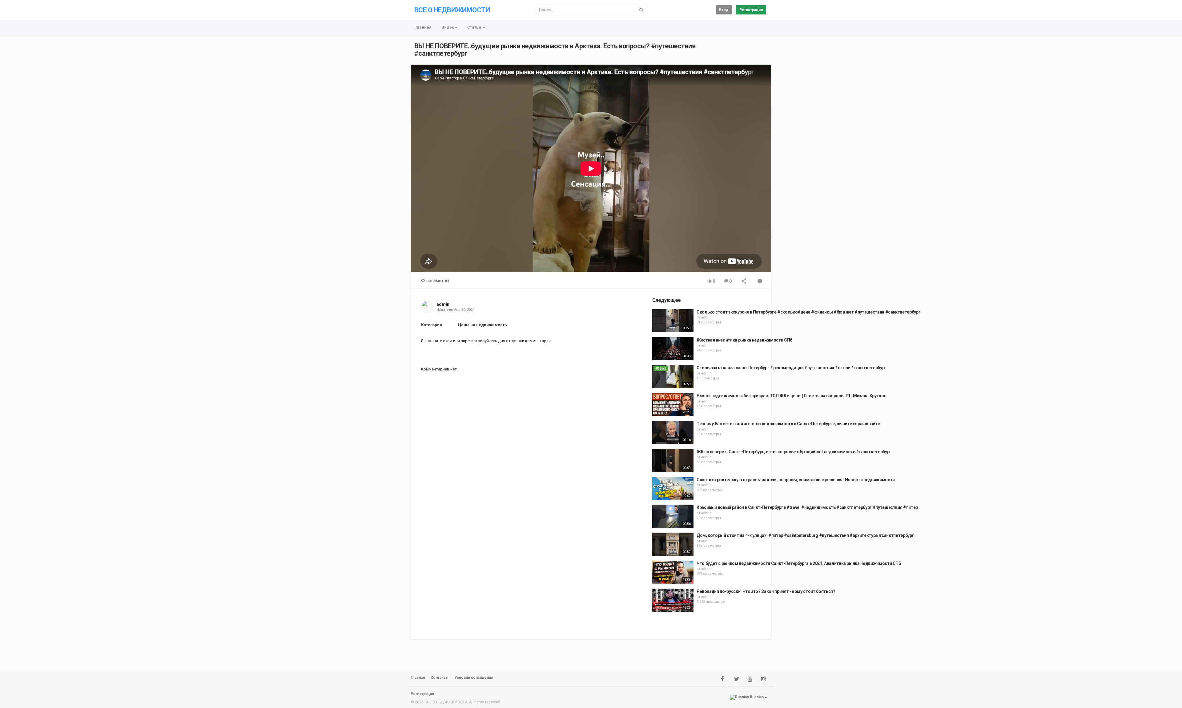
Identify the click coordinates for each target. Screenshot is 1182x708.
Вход (724, 10)
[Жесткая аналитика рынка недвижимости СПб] (673, 349)
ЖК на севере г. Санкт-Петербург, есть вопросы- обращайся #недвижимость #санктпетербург (794, 451)
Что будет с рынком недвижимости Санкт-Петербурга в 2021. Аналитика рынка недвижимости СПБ (799, 563)
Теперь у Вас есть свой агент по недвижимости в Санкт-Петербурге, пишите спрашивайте (788, 423)
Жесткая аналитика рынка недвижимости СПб (744, 340)
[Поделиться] (744, 282)
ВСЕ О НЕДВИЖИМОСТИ (452, 10)
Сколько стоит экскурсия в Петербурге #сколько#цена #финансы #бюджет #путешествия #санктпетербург (808, 312)
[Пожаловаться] (760, 282)
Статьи (474, 27)
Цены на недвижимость (482, 324)
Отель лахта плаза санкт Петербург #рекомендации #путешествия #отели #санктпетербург (791, 367)
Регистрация (751, 10)
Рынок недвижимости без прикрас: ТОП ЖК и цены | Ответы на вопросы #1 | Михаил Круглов (791, 395)
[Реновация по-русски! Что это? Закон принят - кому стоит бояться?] (673, 600)
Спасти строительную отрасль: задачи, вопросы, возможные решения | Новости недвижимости (796, 479)
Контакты (439, 677)
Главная (424, 27)
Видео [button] (447, 27)
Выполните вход (436, 340)
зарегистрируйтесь (479, 340)
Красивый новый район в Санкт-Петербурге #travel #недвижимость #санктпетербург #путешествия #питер (807, 507)
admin (442, 304)
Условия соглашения (473, 677)
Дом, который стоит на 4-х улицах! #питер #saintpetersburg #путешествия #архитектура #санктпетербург (805, 535)
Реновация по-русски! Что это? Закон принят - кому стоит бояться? (766, 591)
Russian (757, 697)
